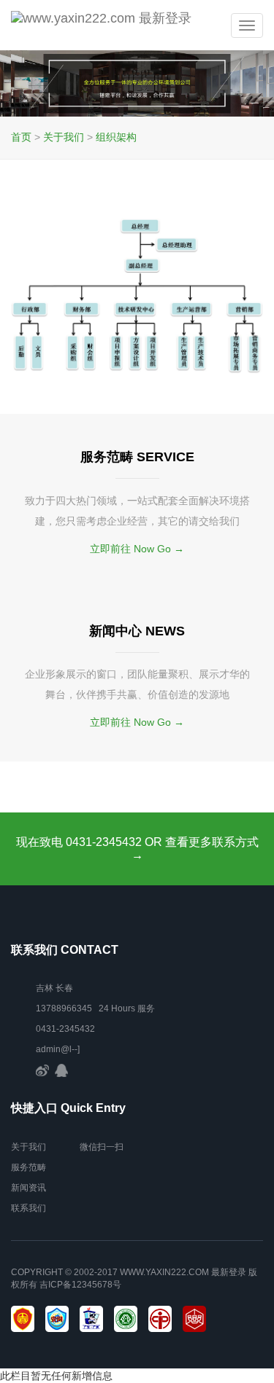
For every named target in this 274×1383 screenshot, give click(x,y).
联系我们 (28, 1208)
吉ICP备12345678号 (80, 1285)
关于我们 (63, 137)
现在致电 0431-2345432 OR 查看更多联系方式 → (137, 848)
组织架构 (116, 137)
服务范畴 (28, 1167)
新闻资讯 (28, 1188)
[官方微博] (42, 1070)
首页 (21, 137)
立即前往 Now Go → (137, 549)
